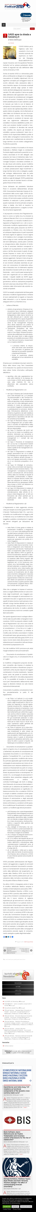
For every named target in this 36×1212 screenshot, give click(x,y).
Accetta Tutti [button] (7, 1206)
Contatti (18, 994)
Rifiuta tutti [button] (15, 1206)
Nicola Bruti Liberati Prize (11, 1008)
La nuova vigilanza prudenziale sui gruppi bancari (24, 950)
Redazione (18, 983)
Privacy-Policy (17, 1209)
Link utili (18, 990)
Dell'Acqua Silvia (28, 941)
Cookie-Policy (7, 1209)
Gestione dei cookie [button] (26, 1206)
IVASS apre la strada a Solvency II (19, 37)
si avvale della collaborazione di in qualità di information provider (18, 1051)
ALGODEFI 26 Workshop (11, 1001)
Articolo (12, 43)
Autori (18, 986)
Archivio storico (8, 1046)
